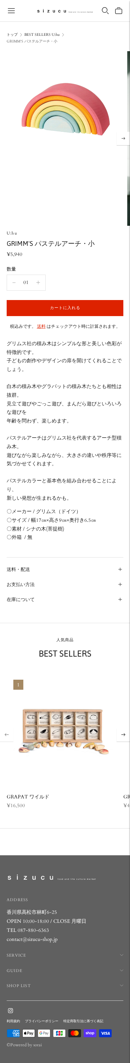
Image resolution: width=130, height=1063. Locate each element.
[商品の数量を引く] (38, 282)
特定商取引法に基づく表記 (83, 1021)
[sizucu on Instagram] (10, 1011)
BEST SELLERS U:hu (42, 34)
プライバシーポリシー (41, 1021)
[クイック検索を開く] (105, 10)
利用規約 (13, 1021)
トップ (12, 34)
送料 (41, 326)
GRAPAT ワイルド (28, 796)
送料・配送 (18, 569)
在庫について (21, 599)
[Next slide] (123, 735)
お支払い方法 (21, 584)
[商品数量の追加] (14, 282)
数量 (11, 269)
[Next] (123, 138)
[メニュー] (11, 10)
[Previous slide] (6, 735)
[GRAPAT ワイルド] (63, 729)
